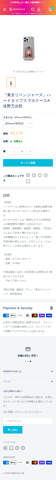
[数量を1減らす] (14, 151)
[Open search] (33, 9)
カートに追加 (28, 162)
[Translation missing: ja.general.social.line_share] (28, 181)
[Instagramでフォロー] (23, 448)
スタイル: (17, 117)
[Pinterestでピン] (34, 175)
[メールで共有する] (46, 175)
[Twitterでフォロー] (17, 448)
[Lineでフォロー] (11, 448)
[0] (50, 9)
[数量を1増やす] (30, 151)
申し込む (13, 429)
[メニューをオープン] (4, 9)
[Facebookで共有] (28, 175)
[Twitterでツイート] (40, 175)
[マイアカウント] (38, 9)
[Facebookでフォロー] (5, 448)
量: (4, 151)
